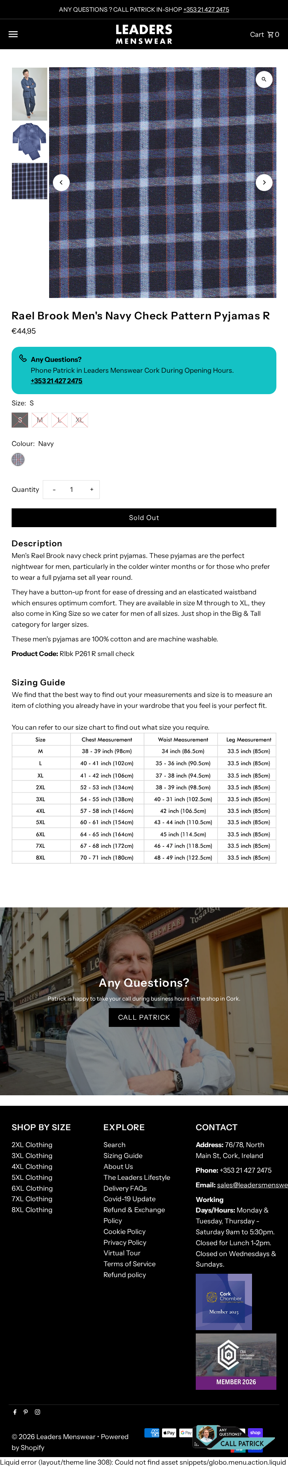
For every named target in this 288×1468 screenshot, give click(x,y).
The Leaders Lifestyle (137, 1177)
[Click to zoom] (264, 79)
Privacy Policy (125, 1242)
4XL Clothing (32, 1167)
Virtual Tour (122, 1253)
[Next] (264, 182)
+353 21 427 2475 (206, 9)
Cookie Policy (125, 1232)
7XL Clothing (32, 1199)
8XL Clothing (32, 1210)
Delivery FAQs (125, 1188)
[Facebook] (14, 1412)
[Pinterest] (25, 1412)
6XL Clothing (32, 1188)
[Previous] (61, 182)
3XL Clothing (32, 1156)
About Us (118, 1167)
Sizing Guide (123, 1156)
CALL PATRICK (144, 1017)
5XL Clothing (32, 1177)
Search (115, 1145)
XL (79, 420)
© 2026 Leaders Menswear (54, 1437)
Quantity (25, 489)
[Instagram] (36, 1412)
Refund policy (125, 1275)
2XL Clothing (32, 1145)
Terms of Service (130, 1264)
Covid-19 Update (130, 1199)
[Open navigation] (59, 34)
